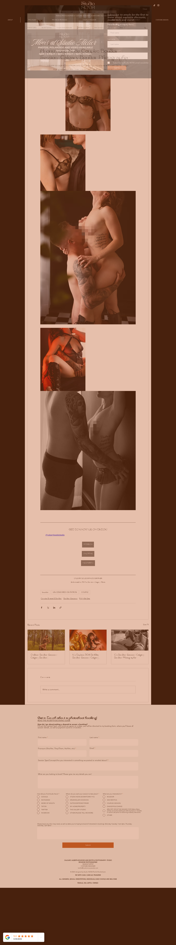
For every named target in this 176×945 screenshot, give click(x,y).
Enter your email (113, 51)
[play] (98, 15)
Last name (111, 39)
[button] (145, 9)
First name (111, 27)
